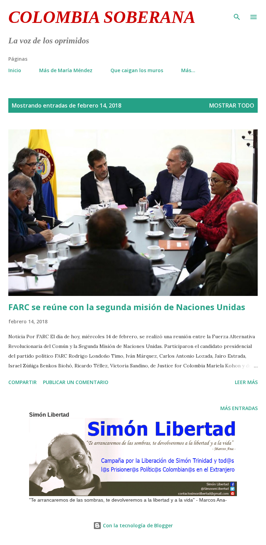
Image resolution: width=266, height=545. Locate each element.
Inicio (14, 70)
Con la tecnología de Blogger (137, 525)
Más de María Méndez (65, 70)
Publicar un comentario (75, 382)
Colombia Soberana (101, 17)
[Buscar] (237, 12)
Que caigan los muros (136, 70)
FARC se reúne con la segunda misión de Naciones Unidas (126, 307)
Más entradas (239, 408)
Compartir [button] (22, 382)
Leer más (246, 382)
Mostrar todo (231, 105)
